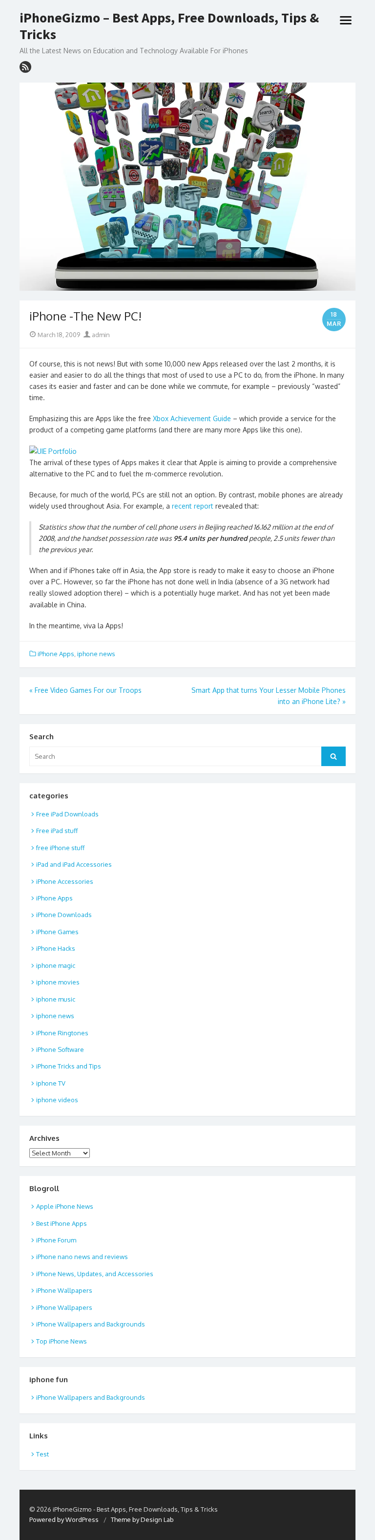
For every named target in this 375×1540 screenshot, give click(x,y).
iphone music (55, 999)
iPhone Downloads (64, 915)
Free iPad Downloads (67, 814)
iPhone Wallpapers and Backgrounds (90, 1324)
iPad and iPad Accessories (74, 864)
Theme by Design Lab (142, 1519)
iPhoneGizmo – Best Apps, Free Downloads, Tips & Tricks (169, 26)
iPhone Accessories (64, 881)
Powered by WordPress (64, 1519)
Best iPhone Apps (61, 1223)
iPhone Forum (56, 1240)
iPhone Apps (56, 654)
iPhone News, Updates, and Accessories (94, 1274)
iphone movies (58, 982)
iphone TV (50, 1083)
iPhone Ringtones (62, 1033)
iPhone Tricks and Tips (68, 1066)
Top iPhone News (61, 1341)
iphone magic (55, 965)
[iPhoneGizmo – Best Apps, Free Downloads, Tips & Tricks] (187, 187)
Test (42, 1454)
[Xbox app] (53, 451)
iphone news (96, 654)
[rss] (25, 67)
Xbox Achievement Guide (192, 418)
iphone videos (57, 1100)
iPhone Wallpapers (64, 1290)
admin (100, 335)
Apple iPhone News (64, 1206)
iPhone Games (57, 932)
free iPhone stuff (60, 848)
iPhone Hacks (55, 948)
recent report (191, 506)
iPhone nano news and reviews (82, 1257)
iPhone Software (60, 1049)
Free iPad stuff (57, 830)
